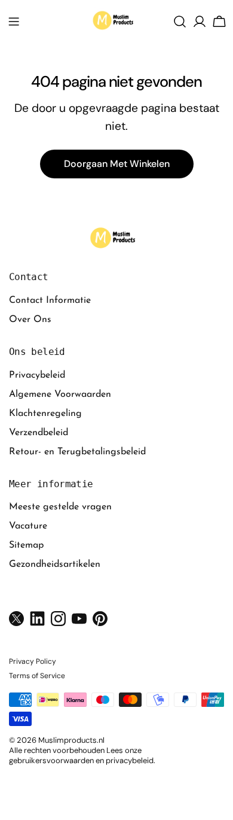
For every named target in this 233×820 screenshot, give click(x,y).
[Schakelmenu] (14, 22)
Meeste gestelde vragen (60, 507)
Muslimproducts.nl (71, 740)
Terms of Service (37, 676)
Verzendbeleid (38, 433)
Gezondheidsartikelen (54, 564)
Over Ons (30, 319)
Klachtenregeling (45, 413)
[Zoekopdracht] (180, 22)
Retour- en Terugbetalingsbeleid (77, 452)
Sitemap (26, 545)
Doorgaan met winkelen (117, 163)
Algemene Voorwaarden (60, 394)
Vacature (28, 526)
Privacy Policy (32, 661)
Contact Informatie (50, 300)
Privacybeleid (37, 375)
